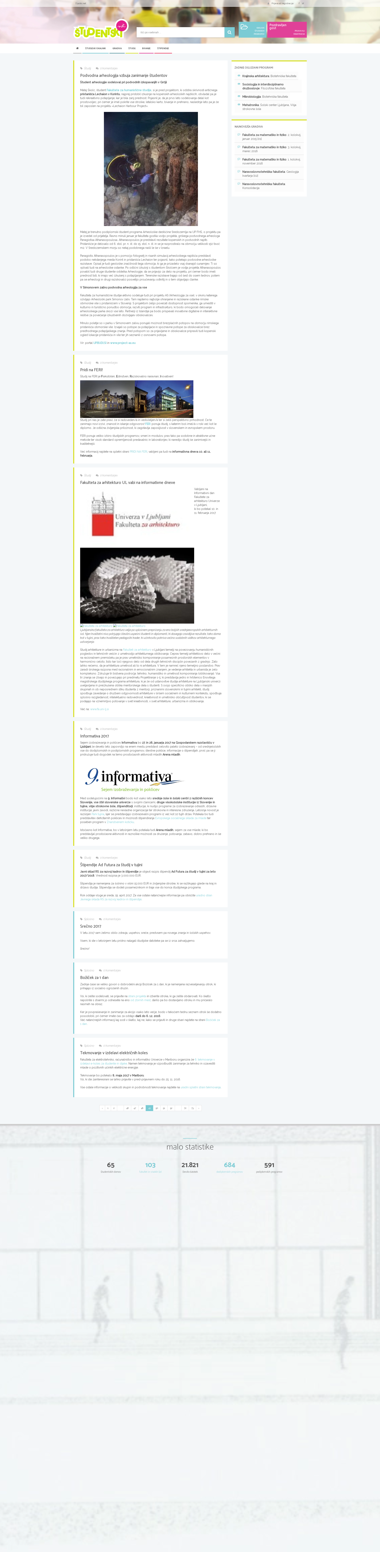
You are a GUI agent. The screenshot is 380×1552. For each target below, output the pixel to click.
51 (164, 1108)
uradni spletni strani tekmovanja (201, 1087)
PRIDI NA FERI (138, 451)
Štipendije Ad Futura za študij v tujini (111, 865)
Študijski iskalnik (95, 48)
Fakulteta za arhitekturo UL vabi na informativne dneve (127, 482)
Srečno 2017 (90, 926)
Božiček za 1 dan (94, 977)
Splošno (89, 919)
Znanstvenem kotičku (120, 822)
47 (135, 1108)
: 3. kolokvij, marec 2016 (271, 149)
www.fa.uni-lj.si (99, 709)
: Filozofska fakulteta (263, 86)
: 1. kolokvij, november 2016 (271, 161)
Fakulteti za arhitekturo (137, 649)
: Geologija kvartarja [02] (270, 173)
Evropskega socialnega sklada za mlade (180, 818)
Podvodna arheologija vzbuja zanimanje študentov (123, 75)
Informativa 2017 (94, 736)
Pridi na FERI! (91, 370)
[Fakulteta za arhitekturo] (137, 585)
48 (142, 1108)
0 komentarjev (109, 68)
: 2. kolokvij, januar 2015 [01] (271, 136)
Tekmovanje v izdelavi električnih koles (114, 1053)
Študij (131, 48)
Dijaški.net (80, 3)
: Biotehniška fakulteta (269, 76)
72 (185, 1108)
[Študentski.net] (101, 29)
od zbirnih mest (140, 1000)
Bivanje (146, 48)
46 (127, 1108)
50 (157, 1108)
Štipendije (163, 48)
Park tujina (98, 814)
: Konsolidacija (264, 186)
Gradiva (117, 48)
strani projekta (137, 996)
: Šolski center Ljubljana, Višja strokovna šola (269, 107)
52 (171, 1108)
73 (192, 1108)
